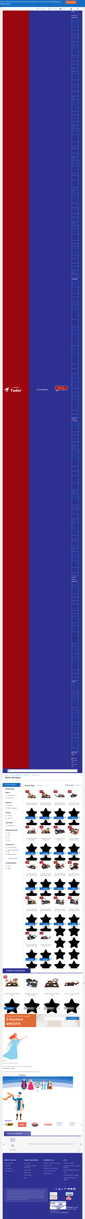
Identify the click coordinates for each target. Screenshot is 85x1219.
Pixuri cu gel (74, 39)
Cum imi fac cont (8, 1171)
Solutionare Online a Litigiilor (71, 1175)
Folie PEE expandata (75, 390)
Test (73, 574)
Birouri (74, 233)
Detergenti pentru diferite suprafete (75, 463)
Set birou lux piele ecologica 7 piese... (74, 839)
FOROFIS (11, 795)
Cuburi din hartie (75, 116)
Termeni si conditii (68, 1163)
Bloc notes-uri (75, 113)
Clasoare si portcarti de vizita (74, 211)
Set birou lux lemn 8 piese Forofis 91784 (60, 910)
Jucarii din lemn (75, 598)
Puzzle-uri (74, 602)
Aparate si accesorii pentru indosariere (75, 183)
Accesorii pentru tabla (74, 139)
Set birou (11, 825)
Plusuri (74, 652)
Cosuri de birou (75, 215)
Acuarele (74, 86)
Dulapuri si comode (75, 241)
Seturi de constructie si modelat (75, 607)
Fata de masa (74, 537)
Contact (63, 9)
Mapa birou (12, 854)
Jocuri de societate (75, 592)
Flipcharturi (75, 147)
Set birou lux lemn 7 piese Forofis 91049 (31, 874)
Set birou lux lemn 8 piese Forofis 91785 (74, 910)
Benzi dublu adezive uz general (74, 323)
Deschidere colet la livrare (51, 1168)
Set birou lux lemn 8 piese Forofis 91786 (31, 910)
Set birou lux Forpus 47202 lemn (60, 839)
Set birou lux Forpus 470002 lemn (45, 839)
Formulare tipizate (75, 119)
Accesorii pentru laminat (74, 171)
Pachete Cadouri (74, 671)
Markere (74, 37)
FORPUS (11, 798)
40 (78, 785)
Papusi (74, 630)
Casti (73, 254)
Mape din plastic (75, 732)
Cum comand (8, 1168)
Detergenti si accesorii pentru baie (75, 479)
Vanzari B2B (27, 1172)
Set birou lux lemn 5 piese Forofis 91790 (45, 874)
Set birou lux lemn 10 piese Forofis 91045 (31, 803)
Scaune (74, 245)
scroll (4, 1183)
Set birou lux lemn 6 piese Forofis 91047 (74, 874)
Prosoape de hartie (75, 436)
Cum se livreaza (8, 1163)
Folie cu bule (74, 386)
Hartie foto (74, 123)
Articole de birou (75, 699)
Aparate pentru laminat (74, 178)
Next (83, 983)
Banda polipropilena (76, 411)
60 (80, 785)
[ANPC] (58, 1203)
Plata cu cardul (48, 1165)
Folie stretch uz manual (75, 371)
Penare (74, 692)
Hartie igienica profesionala (76, 512)
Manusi (74, 547)
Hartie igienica (74, 433)
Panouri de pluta (74, 154)
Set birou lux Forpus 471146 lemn (31, 839)
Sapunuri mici (75, 440)
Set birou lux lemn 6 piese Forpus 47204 (74, 803)
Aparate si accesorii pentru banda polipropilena (76, 406)
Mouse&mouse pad (76, 268)
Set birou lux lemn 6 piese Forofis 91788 (31, 945)
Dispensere (75, 302)
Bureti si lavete (74, 430)
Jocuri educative (75, 595)
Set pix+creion (75, 62)
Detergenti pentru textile (75, 473)
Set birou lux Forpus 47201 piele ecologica (32, 994)
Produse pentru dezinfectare (76, 565)
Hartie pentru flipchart (74, 151)
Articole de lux (75, 741)
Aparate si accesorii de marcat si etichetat (75, 341)
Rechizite (75, 685)
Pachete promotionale (76, 675)
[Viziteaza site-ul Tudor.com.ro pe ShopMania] (69, 1194)
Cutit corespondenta (13, 850)
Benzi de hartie (74, 291)
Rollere (74, 721)
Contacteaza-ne (28, 1175)
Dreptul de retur (48, 1173)
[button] (4, 1144)
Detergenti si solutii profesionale (76, 503)
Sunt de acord (71, 2)
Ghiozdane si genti (75, 689)
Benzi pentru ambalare (75, 299)
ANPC (65, 1172)
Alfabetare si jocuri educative (75, 89)
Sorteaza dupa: (30, 785)
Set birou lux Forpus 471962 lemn (71, 994)
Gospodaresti (76, 540)
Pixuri (74, 56)
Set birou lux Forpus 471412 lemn (45, 945)
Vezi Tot (74, 43)
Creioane (75, 29)
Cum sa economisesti (49, 1171)
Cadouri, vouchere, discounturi (52, 1163)
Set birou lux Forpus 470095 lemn (51, 994)
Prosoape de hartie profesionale (76, 516)
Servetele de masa (75, 443)
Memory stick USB (75, 264)
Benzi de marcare (74, 295)
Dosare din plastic (75, 735)
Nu (9, 868)
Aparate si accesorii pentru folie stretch (74, 360)
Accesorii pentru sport (74, 82)
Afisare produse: (69, 785)
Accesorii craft (74, 78)
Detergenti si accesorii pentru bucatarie (75, 486)
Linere (74, 35)
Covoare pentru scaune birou (74, 237)
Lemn (10, 805)
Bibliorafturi (76, 188)
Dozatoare (75, 508)
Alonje (74, 174)
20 (76, 785)
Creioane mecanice (75, 31)
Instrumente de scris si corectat (77, 714)
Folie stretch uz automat (75, 366)
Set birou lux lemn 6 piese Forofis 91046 (60, 803)
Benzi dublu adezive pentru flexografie (75, 315)
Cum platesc (7, 1165)
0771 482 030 (54, 9)
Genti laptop (74, 256)
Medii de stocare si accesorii (75, 261)
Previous (2, 983)
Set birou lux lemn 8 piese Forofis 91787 (45, 910)
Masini (74, 621)
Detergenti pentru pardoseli (75, 469)
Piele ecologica (12, 808)
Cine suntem (27, 1163)
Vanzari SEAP (27, 1170)
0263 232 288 (42, 9)
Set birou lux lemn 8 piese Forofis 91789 (60, 874)
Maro (10, 818)
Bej (9, 815)
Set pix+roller (75, 65)
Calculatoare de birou (76, 201)
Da (9, 866)
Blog (25, 1177)
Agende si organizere (75, 109)
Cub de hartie (12, 847)
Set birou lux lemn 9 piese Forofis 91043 (45, 803)
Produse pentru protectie (75, 570)
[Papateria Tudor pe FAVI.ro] (69, 1197)
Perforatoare (76, 708)
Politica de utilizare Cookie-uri (71, 1170)
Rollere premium (75, 59)
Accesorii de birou (74, 53)
